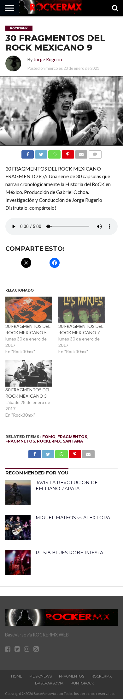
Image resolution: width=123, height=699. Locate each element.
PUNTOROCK (82, 683)
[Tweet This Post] (41, 153)
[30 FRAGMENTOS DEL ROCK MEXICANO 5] (28, 310)
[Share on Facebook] (27, 153)
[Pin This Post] (68, 153)
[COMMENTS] (94, 153)
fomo (49, 436)
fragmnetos (20, 441)
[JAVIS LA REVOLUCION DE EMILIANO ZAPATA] (18, 492)
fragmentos (72, 436)
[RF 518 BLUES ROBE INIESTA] (18, 562)
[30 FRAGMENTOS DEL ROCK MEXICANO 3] (28, 373)
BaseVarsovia (49, 683)
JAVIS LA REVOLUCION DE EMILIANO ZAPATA (67, 485)
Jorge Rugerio (47, 59)
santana (73, 441)
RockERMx (101, 676)
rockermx (49, 441)
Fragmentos (71, 676)
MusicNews (40, 676)
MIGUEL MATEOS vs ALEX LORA (73, 518)
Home (16, 676)
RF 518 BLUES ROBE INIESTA (69, 553)
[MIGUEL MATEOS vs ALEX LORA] (18, 527)
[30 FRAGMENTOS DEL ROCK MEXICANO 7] (81, 310)
